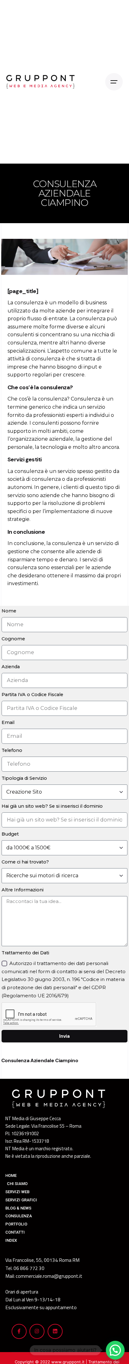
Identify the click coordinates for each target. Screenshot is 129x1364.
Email (8, 722)
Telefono (12, 750)
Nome (9, 611)
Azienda (11, 666)
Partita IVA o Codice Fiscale (32, 694)
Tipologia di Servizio (24, 778)
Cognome (13, 639)
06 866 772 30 (28, 1268)
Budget (10, 834)
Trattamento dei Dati (25, 953)
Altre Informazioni (23, 890)
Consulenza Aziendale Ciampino (39, 1060)
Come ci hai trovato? (25, 862)
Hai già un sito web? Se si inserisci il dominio (52, 806)
